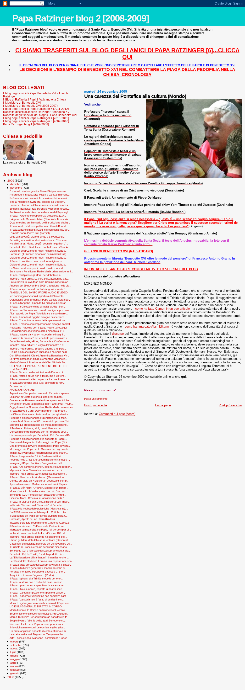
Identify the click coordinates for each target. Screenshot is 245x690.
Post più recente (95, 405)
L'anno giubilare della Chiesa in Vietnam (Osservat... (40, 540)
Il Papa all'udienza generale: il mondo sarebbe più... (39, 568)
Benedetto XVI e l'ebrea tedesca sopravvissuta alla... (40, 550)
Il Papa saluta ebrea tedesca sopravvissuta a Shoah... (41, 564)
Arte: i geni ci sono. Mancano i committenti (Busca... (39, 638)
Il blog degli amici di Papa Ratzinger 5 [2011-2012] (36, 108)
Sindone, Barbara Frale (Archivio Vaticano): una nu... (40, 208)
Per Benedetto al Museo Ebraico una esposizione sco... (42, 561)
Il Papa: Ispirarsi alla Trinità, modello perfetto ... (36, 578)
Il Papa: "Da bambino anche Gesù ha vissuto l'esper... (41, 466)
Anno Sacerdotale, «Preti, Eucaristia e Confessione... (40, 341)
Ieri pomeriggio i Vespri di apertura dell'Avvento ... (38, 296)
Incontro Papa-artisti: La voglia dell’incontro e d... (38, 345)
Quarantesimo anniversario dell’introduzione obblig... (40, 222)
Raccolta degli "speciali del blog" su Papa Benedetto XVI (40, 115)
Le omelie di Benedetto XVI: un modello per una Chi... (40, 421)
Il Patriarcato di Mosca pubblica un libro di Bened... (39, 226)
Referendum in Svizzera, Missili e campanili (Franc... (40, 194)
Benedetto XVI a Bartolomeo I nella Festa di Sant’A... (40, 247)
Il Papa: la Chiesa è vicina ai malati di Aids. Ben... (38, 306)
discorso (118, 333)
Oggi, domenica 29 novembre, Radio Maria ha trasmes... (42, 407)
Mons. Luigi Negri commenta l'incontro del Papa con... (41, 603)
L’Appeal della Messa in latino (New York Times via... (40, 219)
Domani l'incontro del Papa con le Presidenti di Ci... (39, 431)
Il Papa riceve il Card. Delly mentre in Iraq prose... (38, 410)
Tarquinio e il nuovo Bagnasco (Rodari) (32, 575)
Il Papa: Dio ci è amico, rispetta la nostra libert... (37, 589)
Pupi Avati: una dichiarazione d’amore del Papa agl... (40, 212)
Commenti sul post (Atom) (117, 414)
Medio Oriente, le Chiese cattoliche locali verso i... (38, 610)
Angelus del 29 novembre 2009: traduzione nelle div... (40, 285)
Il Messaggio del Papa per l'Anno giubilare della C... (39, 515)
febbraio (15, 669)
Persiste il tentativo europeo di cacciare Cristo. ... (38, 571)
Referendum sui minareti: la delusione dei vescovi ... (40, 198)
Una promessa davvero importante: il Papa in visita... (40, 445)
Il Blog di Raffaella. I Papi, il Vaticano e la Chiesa (34, 99)
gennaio (15, 673)
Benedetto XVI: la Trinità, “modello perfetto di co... (38, 554)
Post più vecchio (230, 405)
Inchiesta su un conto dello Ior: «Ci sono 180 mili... (38, 533)
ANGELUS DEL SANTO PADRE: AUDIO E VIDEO (39, 292)
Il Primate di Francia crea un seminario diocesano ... (40, 547)
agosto (14, 648)
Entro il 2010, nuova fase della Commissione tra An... (40, 282)
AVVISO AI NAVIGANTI (23, 389)
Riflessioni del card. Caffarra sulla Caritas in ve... (38, 526)
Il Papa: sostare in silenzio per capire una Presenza (39, 379)
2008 (11, 677)
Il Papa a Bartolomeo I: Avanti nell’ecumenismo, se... (40, 229)
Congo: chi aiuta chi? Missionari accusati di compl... (39, 480)
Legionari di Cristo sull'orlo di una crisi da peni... (37, 396)
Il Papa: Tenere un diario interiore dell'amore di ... (38, 372)
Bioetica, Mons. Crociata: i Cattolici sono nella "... (38, 498)
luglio (13, 652)
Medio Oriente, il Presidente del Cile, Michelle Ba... (38, 362)
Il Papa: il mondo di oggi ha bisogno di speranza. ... (39, 317)
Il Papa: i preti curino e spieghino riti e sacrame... (38, 585)
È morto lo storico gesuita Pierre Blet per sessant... (39, 191)
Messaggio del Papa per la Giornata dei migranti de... (40, 449)
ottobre (14, 641)
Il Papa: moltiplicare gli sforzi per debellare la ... (36, 275)
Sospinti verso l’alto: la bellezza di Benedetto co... (38, 620)
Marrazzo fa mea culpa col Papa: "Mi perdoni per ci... (40, 529)
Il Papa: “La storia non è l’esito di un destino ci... (37, 599)
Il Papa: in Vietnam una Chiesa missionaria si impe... (40, 501)
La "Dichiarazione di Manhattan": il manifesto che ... (39, 557)
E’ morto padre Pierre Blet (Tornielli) (30, 233)
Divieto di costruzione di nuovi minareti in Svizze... (38, 250)
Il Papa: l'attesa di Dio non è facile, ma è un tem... (38, 375)
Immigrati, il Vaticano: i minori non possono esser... (39, 452)
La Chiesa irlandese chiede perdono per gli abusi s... (40, 414)
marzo (14, 666)
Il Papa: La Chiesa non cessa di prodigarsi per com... (40, 310)
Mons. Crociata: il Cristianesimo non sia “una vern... (39, 491)
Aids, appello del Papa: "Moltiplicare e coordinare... (39, 313)
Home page (163, 405)
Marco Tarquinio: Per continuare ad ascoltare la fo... (39, 617)
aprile (13, 662)
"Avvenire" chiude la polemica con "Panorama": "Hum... (41, 403)
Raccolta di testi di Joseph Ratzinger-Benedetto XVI (36, 111)
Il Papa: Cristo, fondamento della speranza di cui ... (39, 320)
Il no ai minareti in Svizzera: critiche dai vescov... (38, 201)
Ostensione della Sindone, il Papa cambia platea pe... (40, 299)
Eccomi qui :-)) (18, 386)
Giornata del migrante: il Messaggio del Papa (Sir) (38, 442)
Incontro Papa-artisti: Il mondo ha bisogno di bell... (38, 536)
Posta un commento (95, 398)
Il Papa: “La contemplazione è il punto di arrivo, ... (38, 592)
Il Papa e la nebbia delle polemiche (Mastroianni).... (39, 508)
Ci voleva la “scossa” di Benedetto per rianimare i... (39, 338)
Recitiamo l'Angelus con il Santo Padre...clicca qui (38, 327)
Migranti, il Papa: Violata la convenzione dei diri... (37, 470)
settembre (16, 645)
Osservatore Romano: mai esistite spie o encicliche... (40, 400)
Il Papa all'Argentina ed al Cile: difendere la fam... (37, 382)
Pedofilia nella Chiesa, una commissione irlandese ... (40, 459)
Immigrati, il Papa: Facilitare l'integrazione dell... (37, 463)
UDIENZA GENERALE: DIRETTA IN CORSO (36, 606)
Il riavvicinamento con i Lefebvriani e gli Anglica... (38, 627)
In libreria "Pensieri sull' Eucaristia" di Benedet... (37, 505)
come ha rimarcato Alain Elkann (147, 326)
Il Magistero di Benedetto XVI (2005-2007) (30, 105)
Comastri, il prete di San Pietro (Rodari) (32, 519)
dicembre (16, 184)
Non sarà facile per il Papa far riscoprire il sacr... (37, 624)
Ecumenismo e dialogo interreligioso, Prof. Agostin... (39, 613)
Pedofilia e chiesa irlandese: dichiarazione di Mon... (39, 417)
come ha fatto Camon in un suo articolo (163, 308)
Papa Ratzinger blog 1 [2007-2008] (26, 124)
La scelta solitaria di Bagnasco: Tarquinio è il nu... (38, 634)
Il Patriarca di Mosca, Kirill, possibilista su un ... (36, 428)
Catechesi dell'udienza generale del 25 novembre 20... (41, 543)
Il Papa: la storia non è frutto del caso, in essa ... (37, 582)
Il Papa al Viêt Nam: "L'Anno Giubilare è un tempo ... (39, 487)
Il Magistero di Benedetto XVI (22, 102)
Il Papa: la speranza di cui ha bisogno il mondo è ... (39, 289)
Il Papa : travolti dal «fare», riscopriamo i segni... (37, 334)
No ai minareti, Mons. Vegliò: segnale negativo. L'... (39, 243)
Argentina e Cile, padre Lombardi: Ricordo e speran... (40, 393)
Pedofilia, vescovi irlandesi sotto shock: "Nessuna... (39, 240)
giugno (14, 655)
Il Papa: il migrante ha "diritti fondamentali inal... (36, 456)
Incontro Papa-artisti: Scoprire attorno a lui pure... (38, 348)
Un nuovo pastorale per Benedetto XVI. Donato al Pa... (41, 435)
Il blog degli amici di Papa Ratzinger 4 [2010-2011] (36, 118)
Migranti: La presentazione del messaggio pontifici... (39, 424)
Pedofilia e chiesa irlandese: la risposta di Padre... (38, 438)
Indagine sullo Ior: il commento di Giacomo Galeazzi (39, 522)
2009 (11, 180)
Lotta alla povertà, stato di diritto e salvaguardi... (37, 236)
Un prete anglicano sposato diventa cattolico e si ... (39, 631)
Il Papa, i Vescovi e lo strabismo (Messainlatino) (37, 477)
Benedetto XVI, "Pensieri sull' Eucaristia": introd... (38, 494)
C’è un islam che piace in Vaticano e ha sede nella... (39, 351)
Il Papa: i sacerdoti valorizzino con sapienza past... (39, 595)
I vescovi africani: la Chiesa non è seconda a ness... (40, 205)
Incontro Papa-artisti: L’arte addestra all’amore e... (38, 473)
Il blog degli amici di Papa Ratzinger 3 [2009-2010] (36, 121)
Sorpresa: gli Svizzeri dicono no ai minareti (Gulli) (38, 254)
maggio (14, 659)
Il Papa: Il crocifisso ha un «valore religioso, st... (37, 261)
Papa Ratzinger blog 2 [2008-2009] (80, 18)
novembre (16, 187)
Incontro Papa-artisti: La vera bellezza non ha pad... (39, 278)
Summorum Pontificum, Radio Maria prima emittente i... (41, 271)
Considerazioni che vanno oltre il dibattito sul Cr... (38, 330)
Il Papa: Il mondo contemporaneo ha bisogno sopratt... (41, 324)
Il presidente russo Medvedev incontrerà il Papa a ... (40, 484)
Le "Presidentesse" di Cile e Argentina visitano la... (38, 358)
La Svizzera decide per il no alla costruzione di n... (38, 268)
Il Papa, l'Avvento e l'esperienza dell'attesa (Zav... (38, 215)
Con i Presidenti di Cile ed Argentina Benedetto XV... (39, 355)
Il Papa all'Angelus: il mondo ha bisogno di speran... (39, 303)
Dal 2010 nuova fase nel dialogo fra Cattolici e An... (39, 512)
